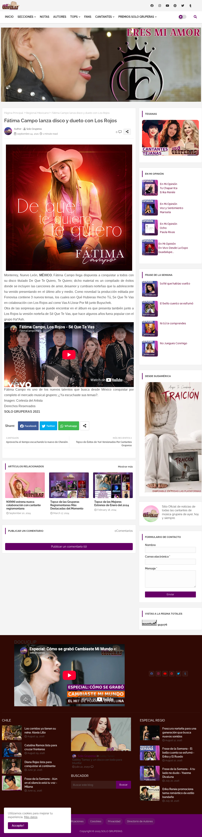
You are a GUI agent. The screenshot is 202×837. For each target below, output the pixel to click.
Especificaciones (73, 821)
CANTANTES (103, 16)
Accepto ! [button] (18, 825)
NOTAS (44, 16)
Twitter (50, 426)
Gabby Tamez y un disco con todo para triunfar (97, 761)
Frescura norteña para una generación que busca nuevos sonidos (179, 732)
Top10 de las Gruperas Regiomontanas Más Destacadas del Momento (66, 505)
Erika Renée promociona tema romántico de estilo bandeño (178, 793)
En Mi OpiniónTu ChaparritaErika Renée (168, 188)
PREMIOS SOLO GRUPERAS (136, 16)
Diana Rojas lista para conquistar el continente (39, 764)
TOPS (74, 16)
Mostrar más (125, 466)
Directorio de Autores (140, 821)
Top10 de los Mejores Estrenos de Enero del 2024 (111, 503)
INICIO (9, 16)
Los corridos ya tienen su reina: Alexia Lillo (40, 730)
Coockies (95, 821)
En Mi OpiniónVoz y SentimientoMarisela (171, 208)
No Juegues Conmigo (173, 344)
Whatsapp (71, 426)
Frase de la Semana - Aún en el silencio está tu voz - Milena (40, 782)
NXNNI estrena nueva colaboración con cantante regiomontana (23, 505)
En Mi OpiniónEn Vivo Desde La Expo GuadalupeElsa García (173, 248)
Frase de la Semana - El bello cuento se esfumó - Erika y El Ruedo (178, 752)
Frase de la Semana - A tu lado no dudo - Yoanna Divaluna (178, 772)
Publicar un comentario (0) (69, 546)
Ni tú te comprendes (173, 324)
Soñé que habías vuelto (175, 284)
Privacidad (114, 821)
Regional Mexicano (37, 112)
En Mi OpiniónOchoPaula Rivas (168, 228)
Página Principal (13, 112)
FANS (87, 16)
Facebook (30, 426)
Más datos (30, 817)
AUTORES (59, 16)
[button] (195, 17)
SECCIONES (25, 16)
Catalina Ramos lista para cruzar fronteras (40, 747)
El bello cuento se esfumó (176, 304)
